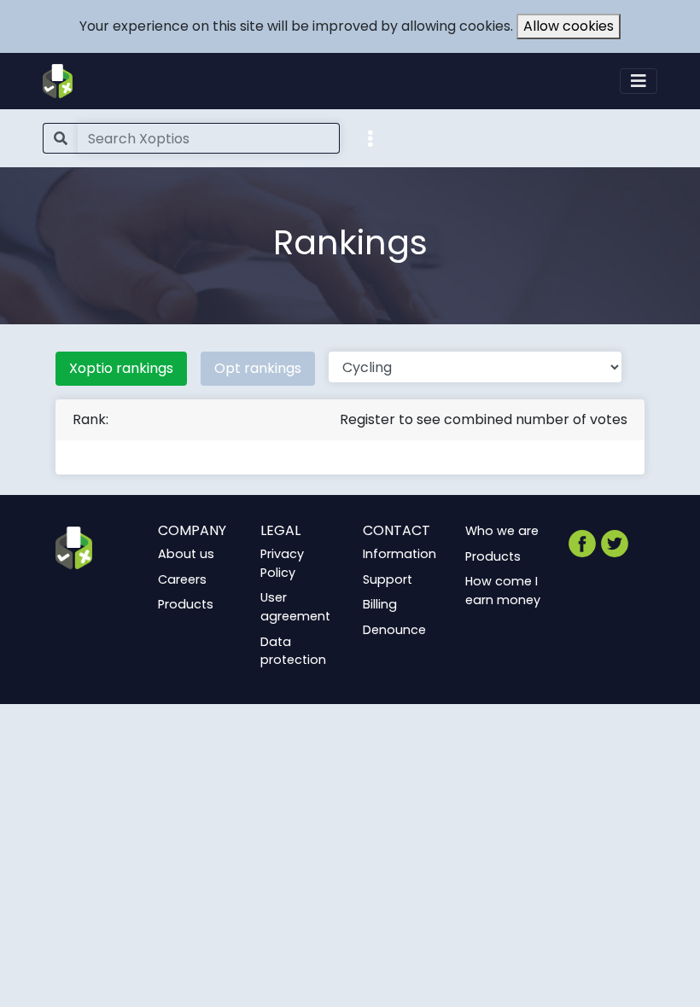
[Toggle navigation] (638, 81)
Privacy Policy (282, 563)
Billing (380, 604)
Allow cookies (568, 26)
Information (399, 553)
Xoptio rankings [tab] (121, 368)
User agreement (295, 607)
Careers (182, 579)
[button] (370, 137)
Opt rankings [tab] (257, 368)
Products (185, 604)
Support (387, 579)
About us (186, 553)
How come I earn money (502, 590)
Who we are (502, 530)
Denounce (394, 629)
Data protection (293, 651)
